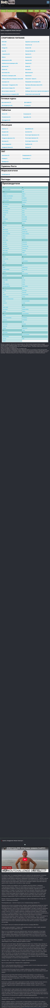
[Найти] (48, 5)
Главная (4, 10)
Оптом (36, 10)
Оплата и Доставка (21, 10)
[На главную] (8, 2)
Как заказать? (11, 10)
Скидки (31, 10)
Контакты (43, 10)
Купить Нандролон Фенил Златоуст (12, 33)
